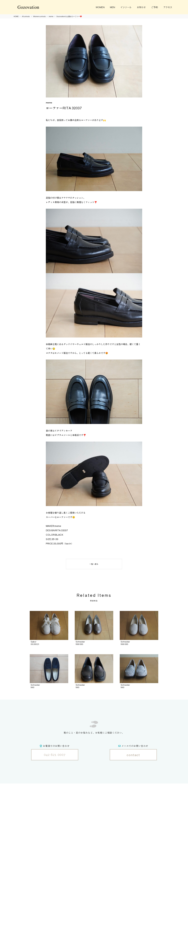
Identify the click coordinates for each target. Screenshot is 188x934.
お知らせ (141, 7)
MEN (112, 7)
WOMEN (100, 7)
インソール (125, 7)
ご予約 (154, 7)
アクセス (167, 7)
